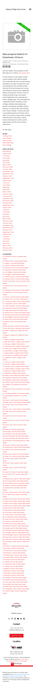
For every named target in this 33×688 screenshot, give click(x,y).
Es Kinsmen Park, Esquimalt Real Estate (16, 312)
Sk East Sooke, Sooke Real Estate (14, 510)
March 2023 (7, 245)
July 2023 (6, 236)
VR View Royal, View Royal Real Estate (15, 586)
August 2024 (7, 207)
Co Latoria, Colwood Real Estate (13, 265)
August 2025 (7, 180)
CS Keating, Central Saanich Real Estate (16, 290)
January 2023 (7, 250)
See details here (24, 73)
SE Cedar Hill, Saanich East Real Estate (16, 456)
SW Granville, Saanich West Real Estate (16, 530)
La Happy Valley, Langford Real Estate (15, 353)
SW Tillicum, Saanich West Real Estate (16, 546)
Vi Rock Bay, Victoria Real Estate (13, 573)
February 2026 (7, 167)
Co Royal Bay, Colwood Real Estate (14, 270)
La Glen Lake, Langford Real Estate (14, 348)
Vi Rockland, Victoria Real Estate (13, 575)
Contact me (17, 635)
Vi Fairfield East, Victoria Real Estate (15, 555)
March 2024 (7, 218)
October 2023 (7, 230)
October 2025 (7, 176)
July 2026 (6, 156)
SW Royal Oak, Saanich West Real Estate (16, 537)
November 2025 (8, 174)
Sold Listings (7, 145)
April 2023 (6, 243)
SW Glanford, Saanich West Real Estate (16, 526)
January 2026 (7, 169)
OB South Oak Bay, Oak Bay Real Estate (16, 438)
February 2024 (8, 221)
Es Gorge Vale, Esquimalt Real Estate (15, 310)
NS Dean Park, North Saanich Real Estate (16, 409)
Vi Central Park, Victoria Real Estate (14, 550)
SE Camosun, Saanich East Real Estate (16, 454)
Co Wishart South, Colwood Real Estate (16, 279)
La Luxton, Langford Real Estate (13, 362)
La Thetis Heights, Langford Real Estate (16, 369)
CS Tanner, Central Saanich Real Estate (16, 297)
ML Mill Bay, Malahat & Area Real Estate (16, 393)
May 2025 (6, 187)
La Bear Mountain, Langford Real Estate (16, 342)
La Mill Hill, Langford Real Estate (14, 364)
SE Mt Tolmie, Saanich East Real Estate (16, 483)
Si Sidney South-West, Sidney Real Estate (16, 506)
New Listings (7, 138)
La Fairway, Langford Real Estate (14, 344)
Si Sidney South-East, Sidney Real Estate (16, 503)
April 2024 (6, 216)
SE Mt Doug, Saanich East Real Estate (15, 481)
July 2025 (6, 183)
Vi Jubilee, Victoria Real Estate (13, 566)
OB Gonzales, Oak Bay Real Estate (14, 431)
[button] (9, 618)
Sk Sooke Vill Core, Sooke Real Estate (15, 519)
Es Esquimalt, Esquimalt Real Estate (15, 308)
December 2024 (8, 198)
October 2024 (7, 203)
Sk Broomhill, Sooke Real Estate (13, 508)
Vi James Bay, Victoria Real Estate (14, 564)
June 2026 (6, 158)
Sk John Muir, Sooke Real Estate (13, 512)
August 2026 (7, 153)
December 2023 (8, 225)
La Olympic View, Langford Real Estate (16, 366)
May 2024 (6, 214)
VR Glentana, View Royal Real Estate (15, 577)
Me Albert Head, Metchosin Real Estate (16, 375)
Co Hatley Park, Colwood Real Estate (15, 261)
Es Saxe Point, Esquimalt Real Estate (15, 319)
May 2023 (6, 241)
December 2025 (8, 171)
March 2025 (7, 192)
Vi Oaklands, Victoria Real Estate (13, 571)
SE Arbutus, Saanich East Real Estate (15, 445)
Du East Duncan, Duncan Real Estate (15, 299)
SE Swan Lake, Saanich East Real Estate (16, 492)
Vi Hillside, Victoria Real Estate (13, 562)
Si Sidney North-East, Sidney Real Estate (16, 499)
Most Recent (7, 151)
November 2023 (8, 227)
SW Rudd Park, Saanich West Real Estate (16, 539)
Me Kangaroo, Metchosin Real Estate (15, 378)
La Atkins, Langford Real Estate (13, 339)
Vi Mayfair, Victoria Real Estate (13, 568)
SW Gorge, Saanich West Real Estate (15, 528)
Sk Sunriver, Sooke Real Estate (13, 521)
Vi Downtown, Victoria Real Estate (18, 64)
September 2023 (8, 232)
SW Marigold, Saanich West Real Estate (16, 532)
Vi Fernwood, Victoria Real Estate (14, 559)
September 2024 (8, 205)
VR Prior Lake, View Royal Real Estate (15, 582)
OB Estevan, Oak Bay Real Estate (13, 429)
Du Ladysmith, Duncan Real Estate (14, 303)
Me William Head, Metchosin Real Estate (16, 382)
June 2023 (6, 239)
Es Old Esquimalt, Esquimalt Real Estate (16, 315)
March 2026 (7, 165)
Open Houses (7, 140)
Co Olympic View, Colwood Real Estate (15, 268)
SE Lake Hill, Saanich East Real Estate (15, 472)
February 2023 (7, 248)
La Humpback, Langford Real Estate (15, 355)
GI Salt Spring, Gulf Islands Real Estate (16, 326)
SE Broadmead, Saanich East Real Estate (16, 447)
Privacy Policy (24, 659)
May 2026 (6, 160)
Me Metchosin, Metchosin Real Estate (15, 380)
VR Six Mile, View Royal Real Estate (14, 584)
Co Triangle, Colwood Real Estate (14, 274)
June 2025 (6, 185)
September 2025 (8, 178)
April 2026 (6, 162)
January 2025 (7, 196)
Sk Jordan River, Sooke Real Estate (14, 514)
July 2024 (6, 210)
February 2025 (7, 194)
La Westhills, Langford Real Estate (14, 373)
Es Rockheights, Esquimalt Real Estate (16, 317)
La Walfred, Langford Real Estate (14, 371)
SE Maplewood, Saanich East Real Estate (16, 479)
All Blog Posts (7, 136)
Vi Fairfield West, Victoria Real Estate (15, 557)
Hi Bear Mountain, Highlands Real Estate (16, 328)
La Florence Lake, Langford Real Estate (16, 346)
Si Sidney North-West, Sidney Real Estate (16, 501)
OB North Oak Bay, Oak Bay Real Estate (16, 436)
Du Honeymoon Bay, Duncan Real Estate (16, 301)
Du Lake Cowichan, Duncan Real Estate (16, 306)
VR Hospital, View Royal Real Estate (14, 580)
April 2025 (6, 189)
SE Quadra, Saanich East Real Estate (15, 485)
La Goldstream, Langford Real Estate (15, 351)
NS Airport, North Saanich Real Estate (15, 400)
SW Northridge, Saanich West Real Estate (16, 535)
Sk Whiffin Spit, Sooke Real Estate (14, 523)
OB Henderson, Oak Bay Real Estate (14, 434)
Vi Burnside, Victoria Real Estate (13, 548)
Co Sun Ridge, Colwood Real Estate (14, 272)
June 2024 (6, 212)
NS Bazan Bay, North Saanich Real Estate (16, 402)
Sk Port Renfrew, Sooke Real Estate (14, 517)
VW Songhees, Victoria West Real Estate (16, 589)
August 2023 (7, 234)
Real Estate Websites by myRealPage (16, 661)
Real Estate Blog (8, 143)
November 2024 (8, 200)
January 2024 (7, 223)
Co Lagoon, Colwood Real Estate (13, 263)
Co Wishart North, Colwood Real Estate (16, 276)
